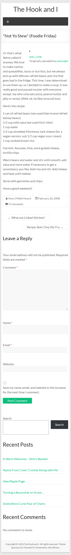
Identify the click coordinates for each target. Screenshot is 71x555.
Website (8, 364)
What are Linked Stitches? (26, 217)
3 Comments (15, 204)
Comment (10, 267)
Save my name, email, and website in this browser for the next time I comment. (34, 390)
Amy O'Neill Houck (19, 198)
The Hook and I (35, 9)
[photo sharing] (29, 52)
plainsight (62, 61)
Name (7, 323)
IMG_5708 (35, 57)
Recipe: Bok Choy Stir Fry (45, 227)
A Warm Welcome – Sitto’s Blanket (25, 459)
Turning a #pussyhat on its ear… (23, 492)
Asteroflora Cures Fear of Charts (24, 503)
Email (7, 345)
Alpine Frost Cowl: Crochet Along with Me (30, 470)
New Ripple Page (14, 481)
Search (7, 418)
